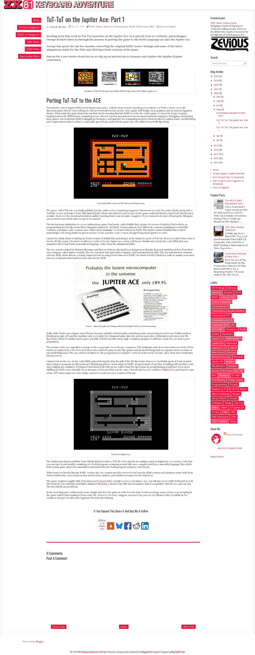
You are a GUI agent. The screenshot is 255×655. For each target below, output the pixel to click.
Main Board (218, 352)
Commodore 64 (220, 306)
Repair (243, 389)
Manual (231, 352)
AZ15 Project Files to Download (228, 177)
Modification (218, 366)
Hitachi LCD (218, 338)
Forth (92, 26)
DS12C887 (217, 329)
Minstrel (238, 357)
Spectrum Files (29, 56)
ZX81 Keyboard (220, 416)
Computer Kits (220, 324)
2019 (216, 145)
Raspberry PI (219, 389)
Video (215, 407)
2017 (216, 154)
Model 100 (217, 361)
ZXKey (232, 421)
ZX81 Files (33, 49)
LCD (224, 347)
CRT (232, 324)
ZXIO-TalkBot (219, 421)
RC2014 (233, 389)
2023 (216, 84)
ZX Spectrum (142, 26)
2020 (216, 93)
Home (124, 626)
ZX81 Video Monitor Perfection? (234, 228)
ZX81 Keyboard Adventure (88, 651)
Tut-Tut (132, 26)
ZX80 (225, 412)
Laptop (216, 347)
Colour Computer (221, 301)
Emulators (231, 329)
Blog (36, 20)
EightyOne (168, 369)
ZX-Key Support (29, 27)
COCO (233, 297)
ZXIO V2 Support (28, 34)
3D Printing (218, 288)
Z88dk (224, 407)
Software (217, 403)
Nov (218, 96)
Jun (218, 105)
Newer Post (58, 626)
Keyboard (231, 343)
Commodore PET (221, 315)
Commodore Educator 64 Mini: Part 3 (235, 255)
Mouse (215, 370)
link (176, 210)
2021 (216, 89)
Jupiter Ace (108, 26)
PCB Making (218, 380)
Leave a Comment (167, 26)
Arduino (228, 292)
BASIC (215, 297)
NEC (214, 375)
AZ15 (238, 292)
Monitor (232, 366)
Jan (218, 140)
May (218, 109)
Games (99, 26)
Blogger (40, 641)
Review (236, 393)
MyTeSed (227, 370)
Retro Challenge (221, 393)
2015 (216, 162)
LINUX (233, 347)
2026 (216, 76)
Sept (218, 101)
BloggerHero (147, 651)
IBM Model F (234, 338)
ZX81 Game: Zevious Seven (224, 23)
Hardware (227, 334)
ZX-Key (215, 412)
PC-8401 (236, 375)
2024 (216, 80)
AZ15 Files (33, 42)
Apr (218, 135)
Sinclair (233, 398)
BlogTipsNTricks (178, 651)
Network (224, 375)
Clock (224, 297)
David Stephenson (235, 434)
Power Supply (235, 380)
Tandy (227, 403)
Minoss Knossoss (221, 357)
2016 (216, 158)
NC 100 (239, 370)
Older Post (188, 626)
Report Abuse (217, 456)
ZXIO (233, 416)
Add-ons (231, 288)
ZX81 (151, 26)
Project (234, 384)
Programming (121, 26)
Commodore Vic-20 (222, 320)
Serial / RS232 (219, 398)
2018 (216, 149)
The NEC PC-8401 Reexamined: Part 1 (234, 202)
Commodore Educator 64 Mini (228, 311)
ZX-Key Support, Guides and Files (229, 173)
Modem (230, 361)
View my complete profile (230, 448)
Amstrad (216, 292)
